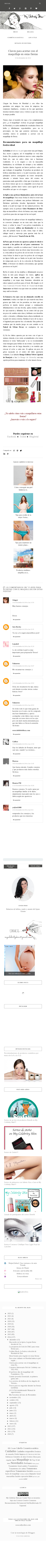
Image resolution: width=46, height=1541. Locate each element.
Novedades (17, 1463)
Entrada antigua (35, 866)
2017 (9, 1329)
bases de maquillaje (12, 1474)
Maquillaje (23, 1459)
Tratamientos (33, 1466)
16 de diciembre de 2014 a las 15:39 (23, 646)
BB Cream (12, 1448)
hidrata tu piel (18, 151)
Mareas (15, 761)
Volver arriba (23, 1536)
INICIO (15, 32)
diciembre (13, 1340)
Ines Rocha (16, 627)
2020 (9, 1321)
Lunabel (15, 644)
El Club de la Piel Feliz (33, 1454)
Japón (14, 1460)
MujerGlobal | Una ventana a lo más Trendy (23, 1264)
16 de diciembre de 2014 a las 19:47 (23, 666)
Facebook (11, 436)
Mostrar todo (38, 1279)
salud (25, 1479)
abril (11, 1416)
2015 (9, 1334)
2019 (9, 1324)
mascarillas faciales (14, 1476)
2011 (9, 1431)
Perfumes (28, 1463)
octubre (12, 1400)
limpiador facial (35, 1474)
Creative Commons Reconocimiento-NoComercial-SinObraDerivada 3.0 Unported (23, 1503)
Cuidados (10, 1451)
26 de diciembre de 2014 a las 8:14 (22, 810)
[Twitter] (14, 8)
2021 (9, 1319)
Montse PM (16, 783)
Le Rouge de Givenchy (27, 357)
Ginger (15, 600)
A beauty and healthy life (22, 1271)
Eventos (30, 1457)
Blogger (31, 1533)
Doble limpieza (20, 1454)
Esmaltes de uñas (19, 1457)
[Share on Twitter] (21, 450)
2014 (9, 1337)
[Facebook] (9, 8)
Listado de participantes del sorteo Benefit (19, 1214)
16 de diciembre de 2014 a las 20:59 (23, 705)
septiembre (14, 1403)
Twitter (23, 436)
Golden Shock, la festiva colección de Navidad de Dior (22, 1352)
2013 (9, 1426)
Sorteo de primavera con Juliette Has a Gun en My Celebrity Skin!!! (22, 1183)
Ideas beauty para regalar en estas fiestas (24, 1356)
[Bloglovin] (36, 8)
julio (11, 1408)
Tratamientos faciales (24, 1471)
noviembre (14, 1397)
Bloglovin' (34, 436)
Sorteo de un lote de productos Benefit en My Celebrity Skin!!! (21, 1121)
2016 (9, 1332)
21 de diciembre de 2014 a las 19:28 (23, 785)
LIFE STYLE (33, 37)
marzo (12, 1418)
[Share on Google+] (8, 454)
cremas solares (24, 1474)
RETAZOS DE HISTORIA (23, 43)
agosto (12, 1405)
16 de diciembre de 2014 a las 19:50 (23, 683)
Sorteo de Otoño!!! (11, 1152)
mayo (12, 1413)
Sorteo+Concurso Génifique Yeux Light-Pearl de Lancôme (22, 1246)
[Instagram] (25, 8)
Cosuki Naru (26, 1498)
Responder (16, 619)
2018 (9, 1327)
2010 (9, 1434)
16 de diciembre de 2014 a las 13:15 (23, 629)
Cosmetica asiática (30, 1448)
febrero (12, 1421)
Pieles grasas (35, 1463)
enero (12, 1424)
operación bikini (26, 1476)
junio (11, 1410)
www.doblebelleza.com (21, 730)
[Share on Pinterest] (17, 450)
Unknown (16, 663)
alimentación (37, 1471)
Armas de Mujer (22, 1268)
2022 (9, 1316)
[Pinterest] (31, 8)
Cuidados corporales (25, 1451)
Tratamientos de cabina (17, 1469)
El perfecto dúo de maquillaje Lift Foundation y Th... (21, 1373)
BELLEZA (30, 32)
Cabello (19, 1448)
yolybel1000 (16, 807)
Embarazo (9, 1457)
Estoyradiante (22, 1276)
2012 (9, 1429)
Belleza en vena (23, 1274)
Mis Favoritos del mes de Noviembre (22, 1395)
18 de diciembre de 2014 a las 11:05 (23, 763)
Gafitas (15, 742)
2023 (9, 1313)
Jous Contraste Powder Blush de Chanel (19, 286)
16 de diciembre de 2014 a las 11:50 (23, 602)
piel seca (35, 1476)
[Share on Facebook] (14, 450)
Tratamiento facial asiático (18, 1466)
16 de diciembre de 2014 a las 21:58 (23, 744)
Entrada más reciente (10, 866)
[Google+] (20, 8)
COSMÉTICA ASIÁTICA (15, 37)
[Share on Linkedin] (4, 454)
